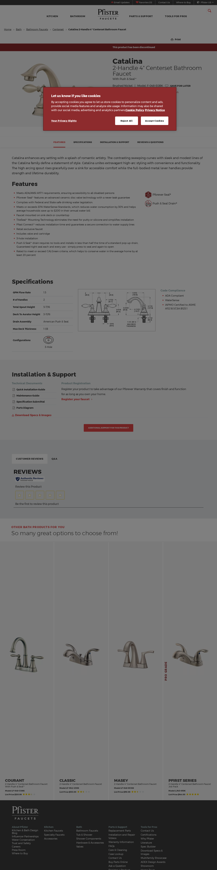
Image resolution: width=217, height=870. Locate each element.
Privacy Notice (155, 110)
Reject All (127, 120)
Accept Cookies (154, 120)
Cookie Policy (134, 110)
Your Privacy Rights (64, 120)
